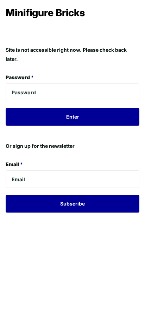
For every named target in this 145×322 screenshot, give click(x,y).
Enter (72, 117)
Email (14, 164)
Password (20, 77)
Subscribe (72, 204)
